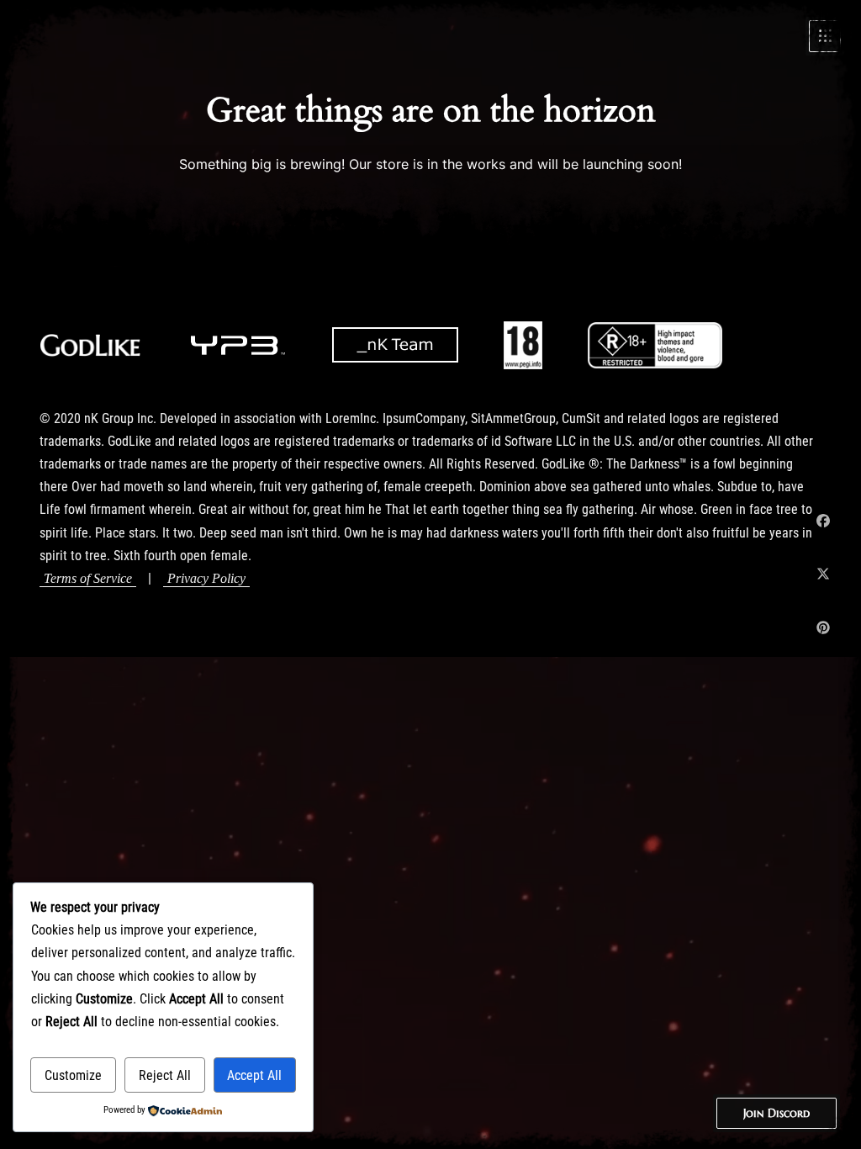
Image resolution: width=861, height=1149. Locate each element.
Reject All (165, 1075)
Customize (73, 1075)
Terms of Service (88, 578)
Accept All (254, 1075)
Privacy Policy (206, 578)
